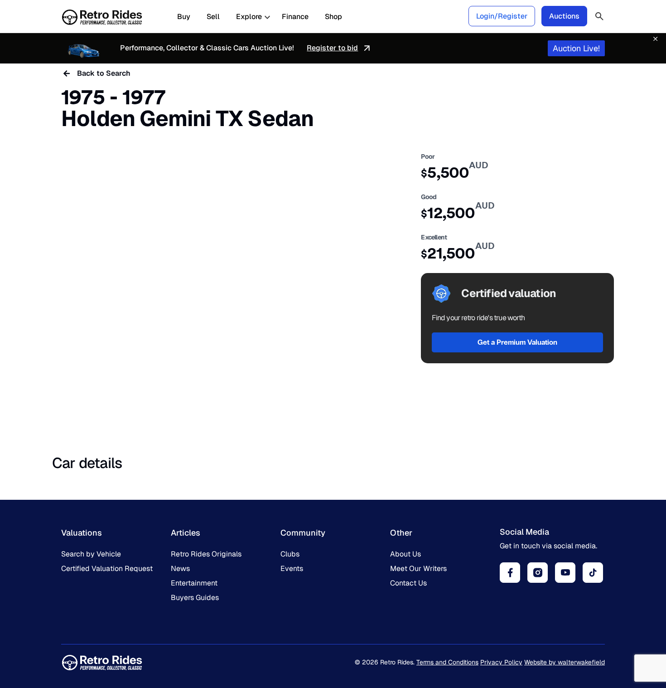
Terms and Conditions (447, 662)
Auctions (564, 16)
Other (401, 532)
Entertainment (194, 583)
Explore (249, 16)
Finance (295, 16)
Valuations (81, 532)
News (180, 568)
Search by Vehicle (91, 554)
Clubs (289, 554)
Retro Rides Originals (206, 554)
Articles (185, 532)
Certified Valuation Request (107, 568)
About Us (405, 554)
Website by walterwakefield (564, 662)
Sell (213, 16)
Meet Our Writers (418, 568)
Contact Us (408, 583)
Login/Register (501, 16)
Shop (333, 16)
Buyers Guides (195, 597)
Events (291, 568)
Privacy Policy (501, 662)
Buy (183, 16)
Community (302, 532)
